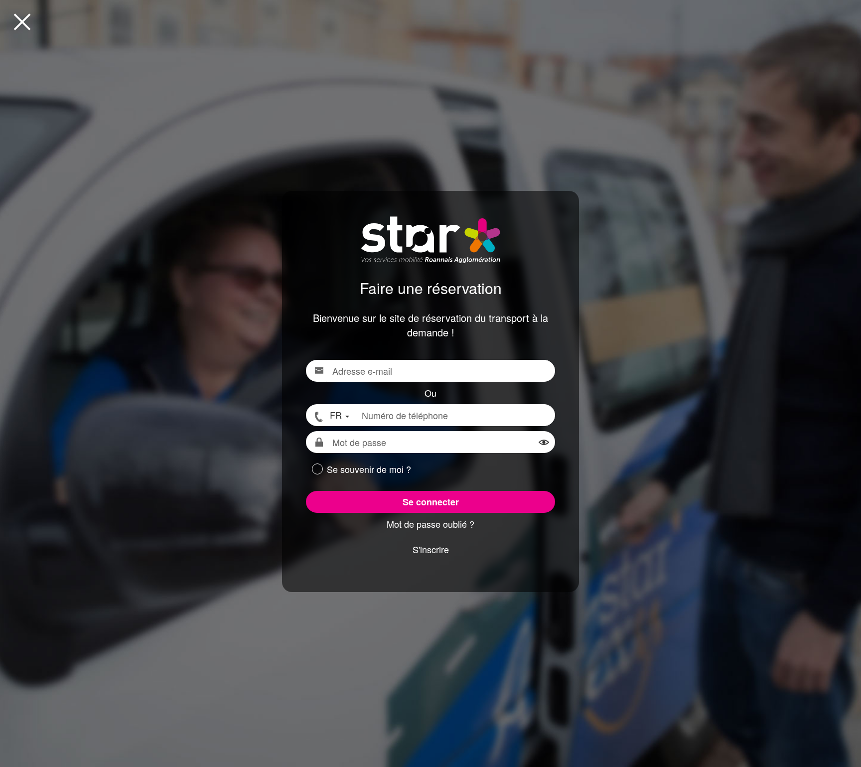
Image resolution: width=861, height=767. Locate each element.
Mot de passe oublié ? (430, 523)
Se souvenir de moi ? (369, 469)
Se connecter (431, 501)
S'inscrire (431, 549)
